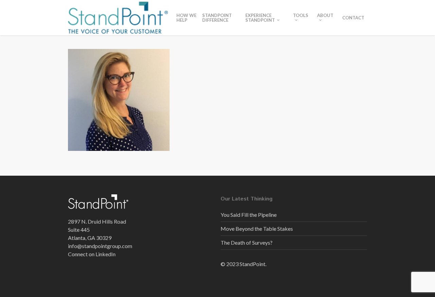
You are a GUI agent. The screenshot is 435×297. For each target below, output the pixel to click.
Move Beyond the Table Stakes (257, 228)
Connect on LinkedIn (92, 254)
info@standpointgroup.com (100, 246)
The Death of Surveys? (247, 242)
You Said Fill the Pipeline (249, 214)
